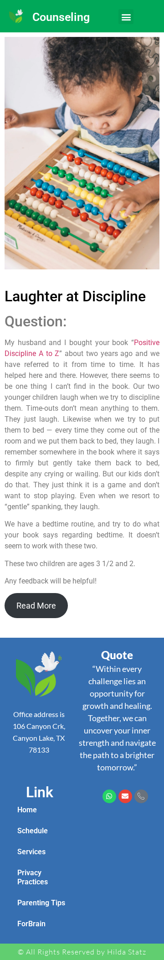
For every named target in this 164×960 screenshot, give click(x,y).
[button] (125, 16)
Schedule (32, 830)
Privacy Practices (32, 877)
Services (31, 851)
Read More (36, 605)
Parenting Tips (41, 902)
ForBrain (31, 923)
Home (27, 809)
